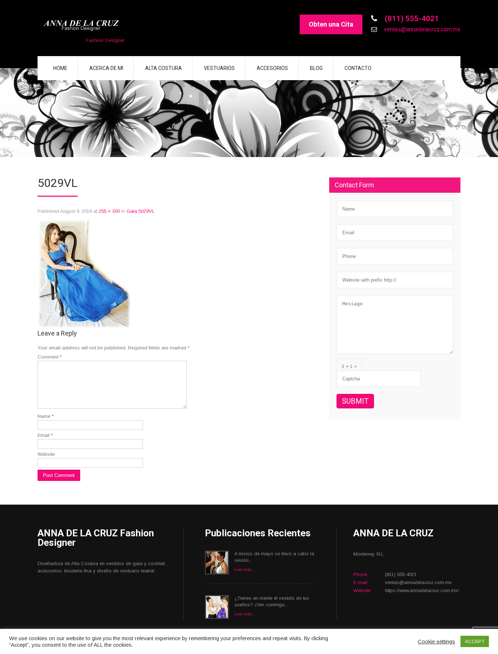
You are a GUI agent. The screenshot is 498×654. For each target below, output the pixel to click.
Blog (316, 68)
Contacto (358, 68)
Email (45, 435)
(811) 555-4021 (411, 18)
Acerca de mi (106, 68)
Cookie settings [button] (436, 642)
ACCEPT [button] (475, 641)
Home (60, 68)
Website (46, 454)
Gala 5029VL (141, 211)
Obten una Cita (331, 24)
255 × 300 (109, 211)
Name (46, 416)
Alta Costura (163, 68)
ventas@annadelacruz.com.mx (421, 29)
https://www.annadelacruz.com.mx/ (422, 590)
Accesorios (272, 68)
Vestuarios (219, 68)
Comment (50, 357)
